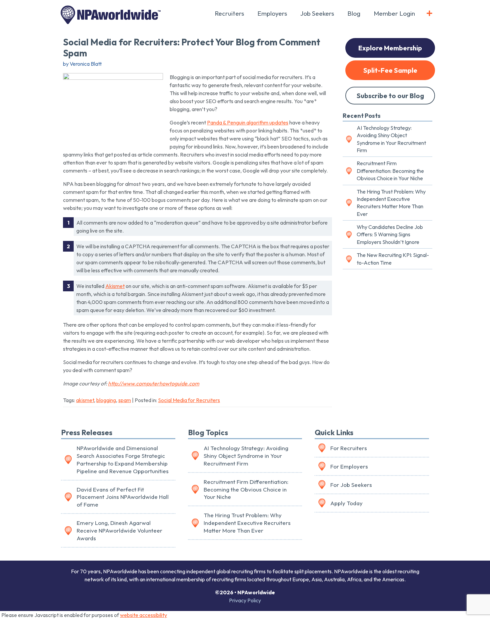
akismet (85, 400)
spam (124, 400)
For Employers (349, 466)
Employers (272, 13)
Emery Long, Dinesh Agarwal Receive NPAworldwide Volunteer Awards (119, 530)
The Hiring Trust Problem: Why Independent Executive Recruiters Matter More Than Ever (391, 202)
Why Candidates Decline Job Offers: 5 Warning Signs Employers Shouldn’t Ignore (390, 234)
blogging (106, 400)
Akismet (115, 286)
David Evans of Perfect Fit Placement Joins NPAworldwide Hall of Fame (123, 497)
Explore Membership (390, 48)
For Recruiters (348, 447)
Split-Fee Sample (390, 70)
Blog (353, 13)
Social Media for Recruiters (189, 400)
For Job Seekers (351, 484)
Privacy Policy (245, 600)
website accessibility (143, 615)
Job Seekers (317, 13)
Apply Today (346, 503)
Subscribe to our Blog (390, 95)
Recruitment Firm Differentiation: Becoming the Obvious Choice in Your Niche (390, 171)
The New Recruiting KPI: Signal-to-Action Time (393, 259)
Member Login (394, 13)
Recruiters (229, 13)
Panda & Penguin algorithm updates (247, 122)
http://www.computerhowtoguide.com (153, 383)
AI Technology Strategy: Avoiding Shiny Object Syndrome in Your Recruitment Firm (391, 138)
